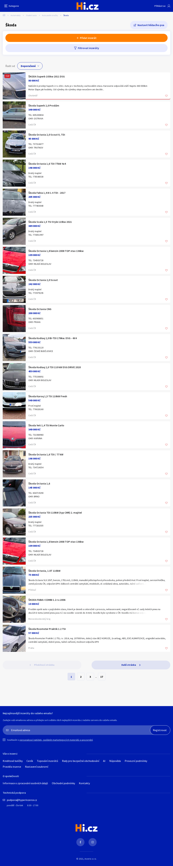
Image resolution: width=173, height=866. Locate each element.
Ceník (30, 761)
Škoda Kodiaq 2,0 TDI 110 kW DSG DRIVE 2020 (54, 367)
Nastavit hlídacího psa (151, 25)
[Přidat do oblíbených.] (166, 96)
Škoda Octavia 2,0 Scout (43, 280)
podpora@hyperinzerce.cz (22, 800)
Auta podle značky (50, 15)
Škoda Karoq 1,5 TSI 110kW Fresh (47, 396)
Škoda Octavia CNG (39, 309)
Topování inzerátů (47, 761)
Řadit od (10, 66)
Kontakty (84, 783)
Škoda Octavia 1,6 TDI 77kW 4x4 (47, 163)
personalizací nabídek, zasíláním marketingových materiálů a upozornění (56, 739)
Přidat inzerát (88, 38)
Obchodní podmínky (63, 783)
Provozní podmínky (136, 761)
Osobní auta (31, 15)
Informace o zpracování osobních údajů (25, 783)
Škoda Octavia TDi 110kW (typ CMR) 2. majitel (55, 512)
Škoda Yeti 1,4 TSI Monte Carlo (46, 425)
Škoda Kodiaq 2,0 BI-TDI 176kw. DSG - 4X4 (52, 338)
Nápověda (115, 761)
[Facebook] (80, 842)
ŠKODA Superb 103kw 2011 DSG (46, 76)
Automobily (16, 15)
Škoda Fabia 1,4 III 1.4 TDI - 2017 (46, 192)
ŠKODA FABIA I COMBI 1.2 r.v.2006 (46, 599)
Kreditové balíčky (13, 761)
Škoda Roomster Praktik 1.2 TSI (47, 629)
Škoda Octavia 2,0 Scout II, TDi (46, 134)
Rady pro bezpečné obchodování (80, 761)
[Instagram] (93, 842)
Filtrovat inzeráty (88, 48)
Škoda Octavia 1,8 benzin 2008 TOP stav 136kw (56, 251)
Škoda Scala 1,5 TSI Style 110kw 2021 (50, 221)
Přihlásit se (160, 5)
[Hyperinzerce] (87, 6)
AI (104, 761)
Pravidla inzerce (12, 766)
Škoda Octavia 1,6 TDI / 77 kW (45, 454)
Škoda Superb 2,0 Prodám (43, 105)
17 (101, 676)
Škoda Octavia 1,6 (39, 483)
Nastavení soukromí (36, 766)
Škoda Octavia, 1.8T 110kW (44, 570)
